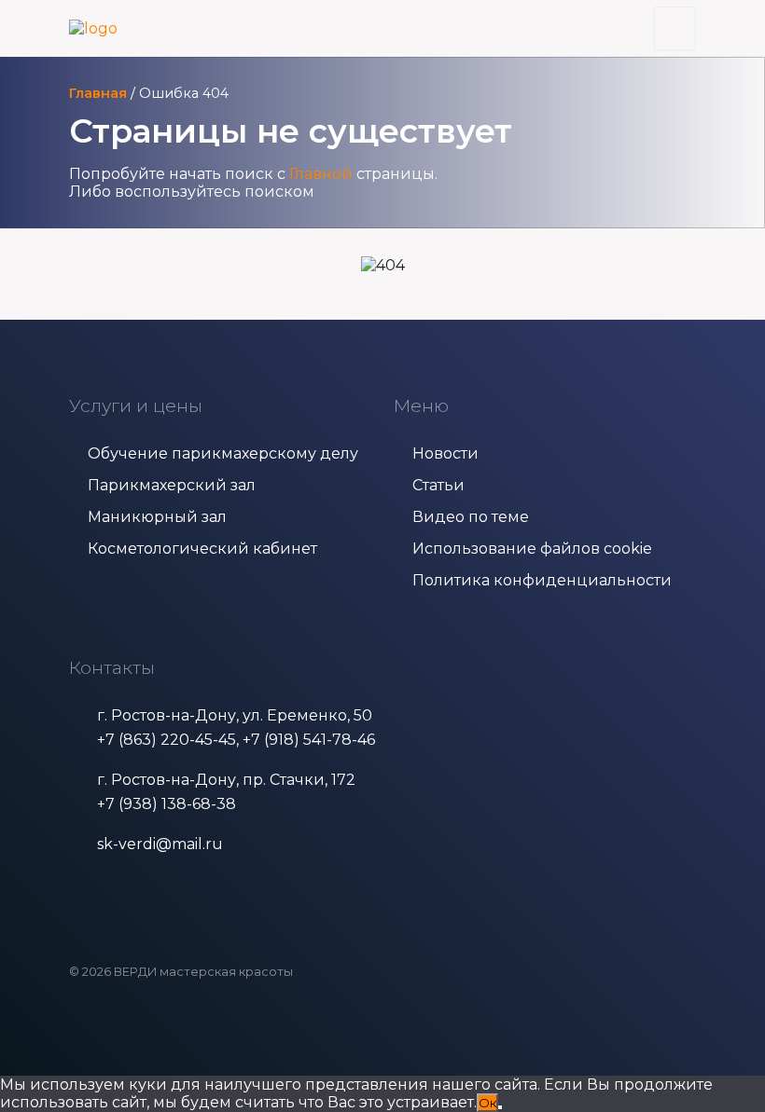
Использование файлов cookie (532, 548)
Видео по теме (470, 517)
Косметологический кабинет (202, 548)
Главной (321, 174)
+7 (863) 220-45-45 (166, 739)
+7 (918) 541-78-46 (309, 739)
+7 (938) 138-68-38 (166, 804)
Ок (487, 1102)
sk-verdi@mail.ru (160, 844)
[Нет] (500, 1107)
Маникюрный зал (157, 517)
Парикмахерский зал (172, 485)
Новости (445, 453)
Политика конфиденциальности (542, 580)
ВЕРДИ (135, 972)
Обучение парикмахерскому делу (223, 453)
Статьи (438, 485)
